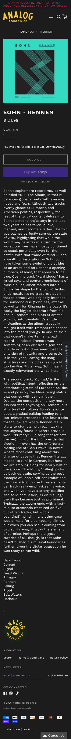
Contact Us (55, 735)
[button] (59, 17)
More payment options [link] (35, 181)
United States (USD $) (17, 729)
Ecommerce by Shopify (21, 708)
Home (23, 31)
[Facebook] (5, 693)
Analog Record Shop (24, 703)
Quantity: (10, 129)
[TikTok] (17, 693)
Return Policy (59, 657)
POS (5, 708)
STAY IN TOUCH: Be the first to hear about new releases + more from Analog (35, 4)
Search (7, 657)
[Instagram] (11, 693)
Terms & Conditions (31, 657)
